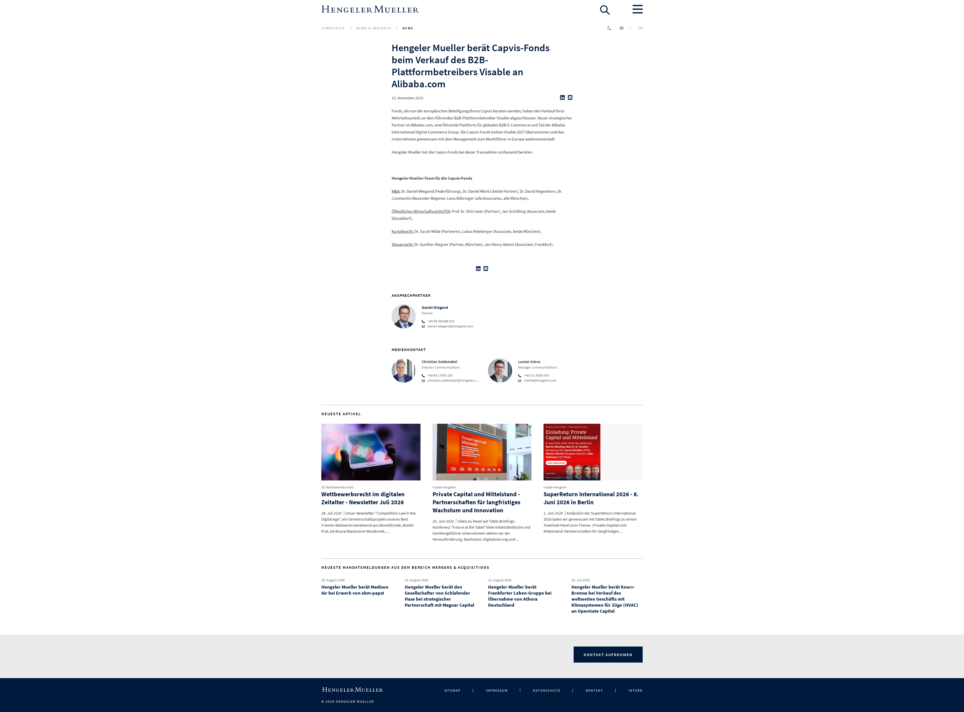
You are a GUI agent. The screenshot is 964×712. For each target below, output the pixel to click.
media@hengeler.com (540, 380)
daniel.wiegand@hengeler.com (450, 326)
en (640, 28)
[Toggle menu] (638, 9)
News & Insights (373, 28)
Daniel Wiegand (435, 307)
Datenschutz (547, 690)
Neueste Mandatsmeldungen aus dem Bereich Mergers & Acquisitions (405, 567)
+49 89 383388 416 (441, 321)
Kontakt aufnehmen (608, 654)
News (407, 28)
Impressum (497, 690)
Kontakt (595, 690)
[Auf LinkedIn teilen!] (562, 98)
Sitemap (452, 690)
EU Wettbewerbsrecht (337, 487)
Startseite (333, 28)
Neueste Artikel (341, 413)
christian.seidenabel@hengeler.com (454, 380)
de (622, 28)
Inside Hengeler (444, 487)
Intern (635, 690)
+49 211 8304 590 (536, 375)
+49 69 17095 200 (440, 375)
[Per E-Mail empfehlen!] (570, 98)
